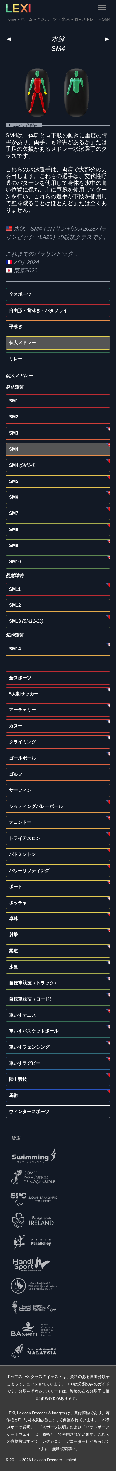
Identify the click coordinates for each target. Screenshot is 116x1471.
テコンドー (20, 822)
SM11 (15, 589)
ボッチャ (18, 902)
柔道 (13, 950)
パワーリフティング (29, 870)
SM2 (13, 417)
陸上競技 (18, 1079)
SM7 (13, 513)
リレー (16, 358)
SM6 (13, 497)
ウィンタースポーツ (29, 1111)
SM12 (15, 605)
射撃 (13, 934)
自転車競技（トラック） (34, 982)
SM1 (13, 400)
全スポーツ (20, 294)
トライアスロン (25, 838)
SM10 (15, 561)
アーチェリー (22, 709)
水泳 (58, 39)
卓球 (13, 918)
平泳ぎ (16, 326)
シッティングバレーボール (36, 806)
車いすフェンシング (29, 1047)
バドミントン (22, 854)
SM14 (15, 648)
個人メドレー (22, 342)
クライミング (22, 741)
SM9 (13, 545)
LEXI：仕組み (26, 125)
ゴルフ (16, 774)
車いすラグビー (25, 1063)
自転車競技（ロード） (31, 999)
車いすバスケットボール (34, 1031)
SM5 (13, 481)
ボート (16, 886)
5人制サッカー (24, 693)
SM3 (13, 433)
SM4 (13, 449)
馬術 (13, 1095)
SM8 (13, 529)
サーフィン (20, 790)
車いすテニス (22, 1015)
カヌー (16, 725)
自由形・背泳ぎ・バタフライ (38, 310)
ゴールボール (22, 758)
